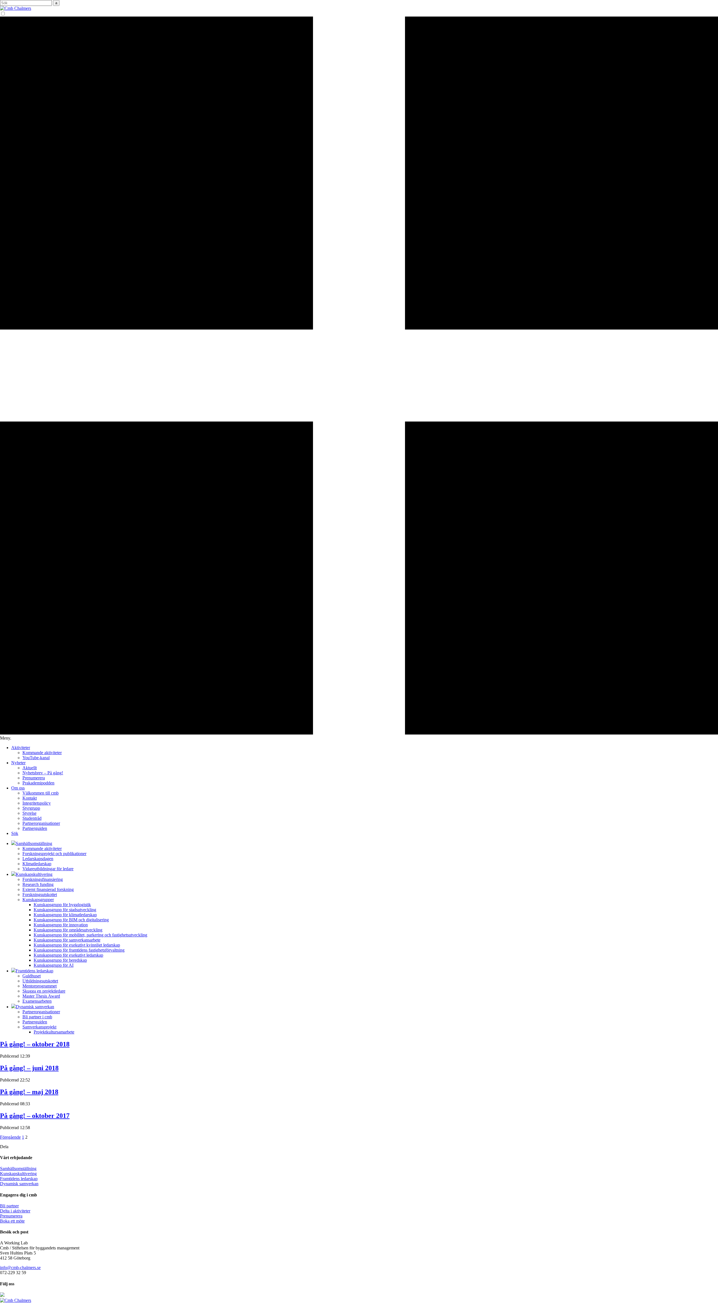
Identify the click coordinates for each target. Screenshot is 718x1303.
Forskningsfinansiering (42, 879)
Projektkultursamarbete (54, 1032)
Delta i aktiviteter (15, 1210)
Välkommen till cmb (40, 793)
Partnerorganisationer (41, 823)
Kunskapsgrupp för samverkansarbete (67, 940)
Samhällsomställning (18, 1168)
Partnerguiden (34, 828)
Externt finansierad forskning (48, 889)
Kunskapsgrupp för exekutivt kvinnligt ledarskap (77, 945)
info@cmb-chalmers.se (20, 1267)
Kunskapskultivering (18, 1173)
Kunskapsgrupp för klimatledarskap (65, 914)
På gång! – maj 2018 (29, 1091)
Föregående (10, 1137)
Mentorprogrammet (39, 986)
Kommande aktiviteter (42, 752)
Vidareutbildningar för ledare (47, 868)
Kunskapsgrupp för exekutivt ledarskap (68, 955)
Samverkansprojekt (39, 1027)
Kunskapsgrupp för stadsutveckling (65, 909)
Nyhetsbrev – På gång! (42, 772)
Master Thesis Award (41, 996)
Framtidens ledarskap (19, 1178)
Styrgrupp (31, 808)
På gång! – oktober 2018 (35, 1044)
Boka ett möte (12, 1221)
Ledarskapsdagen (37, 858)
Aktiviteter (20, 747)
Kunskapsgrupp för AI (53, 965)
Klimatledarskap (36, 863)
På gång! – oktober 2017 (35, 1115)
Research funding (38, 884)
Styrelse (29, 813)
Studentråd (32, 818)
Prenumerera (33, 777)
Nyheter (18, 762)
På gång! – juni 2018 (29, 1068)
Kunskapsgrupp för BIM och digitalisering (71, 919)
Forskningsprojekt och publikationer (54, 853)
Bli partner (9, 1205)
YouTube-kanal (36, 757)
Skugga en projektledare (43, 991)
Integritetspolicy (36, 803)
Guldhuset (31, 975)
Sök (14, 833)
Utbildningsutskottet (40, 981)
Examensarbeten (37, 1001)
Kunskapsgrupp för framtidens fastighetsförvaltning (79, 950)
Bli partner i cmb (37, 1016)
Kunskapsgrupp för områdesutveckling (68, 929)
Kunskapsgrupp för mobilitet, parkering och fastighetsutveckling (90, 935)
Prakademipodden (38, 783)
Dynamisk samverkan (19, 1183)
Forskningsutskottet (39, 894)
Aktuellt (29, 767)
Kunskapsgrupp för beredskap (60, 960)
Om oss (18, 788)
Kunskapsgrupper (38, 899)
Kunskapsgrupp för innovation (61, 924)
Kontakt (29, 798)
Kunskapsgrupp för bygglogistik (62, 904)
